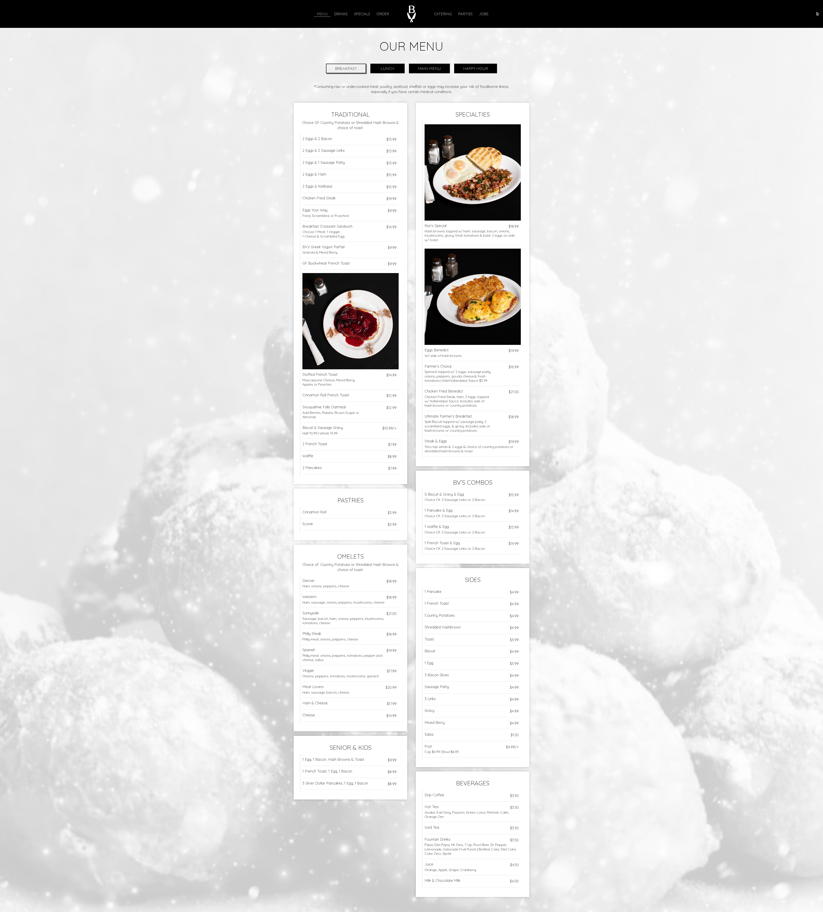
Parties (465, 14)
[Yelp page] (817, 14)
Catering (443, 14)
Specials (362, 14)
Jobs (483, 14)
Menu (322, 14)
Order (383, 14)
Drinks (341, 14)
